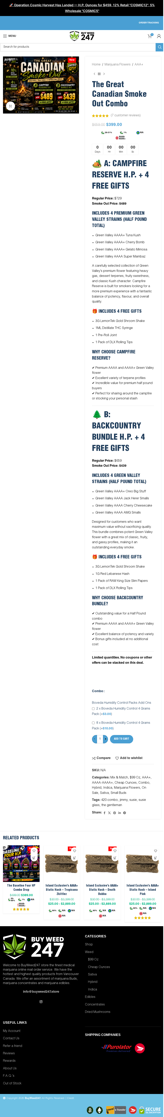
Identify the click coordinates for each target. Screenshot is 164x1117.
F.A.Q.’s (8, 1076)
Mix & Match (119, 777)
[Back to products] (99, 74)
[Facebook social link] (104, 813)
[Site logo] (82, 36)
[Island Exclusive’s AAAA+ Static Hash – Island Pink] (143, 863)
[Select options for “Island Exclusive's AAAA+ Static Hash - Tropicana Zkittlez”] (74, 857)
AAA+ (139, 64)
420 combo (109, 800)
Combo (97, 691)
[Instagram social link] (41, 1002)
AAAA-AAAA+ (102, 783)
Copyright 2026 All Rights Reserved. (35, 1098)
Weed (89, 952)
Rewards (9, 1061)
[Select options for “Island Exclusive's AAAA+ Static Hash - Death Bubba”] (115, 857)
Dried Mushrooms (97, 1012)
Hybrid (96, 788)
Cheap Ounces (126, 783)
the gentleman (111, 805)
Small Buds (118, 793)
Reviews (9, 1053)
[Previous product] (94, 74)
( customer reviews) (126, 115)
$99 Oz (135, 777)
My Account (11, 1031)
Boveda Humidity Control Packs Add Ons (121, 703)
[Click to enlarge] (10, 106)
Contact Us (11, 1038)
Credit (70, 1098)
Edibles (90, 997)
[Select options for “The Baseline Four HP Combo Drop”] (34, 857)
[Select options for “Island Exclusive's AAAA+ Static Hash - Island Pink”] (155, 857)
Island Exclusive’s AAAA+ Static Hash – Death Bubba (102, 890)
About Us (10, 1068)
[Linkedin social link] (119, 813)
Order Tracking (149, 23)
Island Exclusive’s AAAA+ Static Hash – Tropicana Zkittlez (62, 890)
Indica (107, 788)
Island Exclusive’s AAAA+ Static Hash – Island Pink (143, 890)
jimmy (124, 800)
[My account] (159, 36)
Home (96, 64)
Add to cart (121, 739)
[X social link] (109, 813)
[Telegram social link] (124, 813)
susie (133, 800)
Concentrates (95, 1004)
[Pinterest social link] (114, 813)
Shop (89, 944)
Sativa (104, 793)
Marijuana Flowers (118, 64)
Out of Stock (12, 1083)
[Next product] (104, 74)
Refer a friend (12, 1046)
